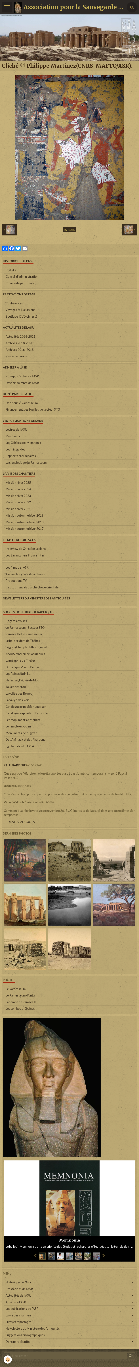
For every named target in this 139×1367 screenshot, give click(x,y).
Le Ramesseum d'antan (21, 995)
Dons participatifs (18, 1342)
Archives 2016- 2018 (20, 350)
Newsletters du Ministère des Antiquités (33, 1328)
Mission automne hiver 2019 (25, 515)
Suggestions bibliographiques (25, 1335)
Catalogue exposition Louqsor (26, 707)
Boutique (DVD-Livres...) (21, 316)
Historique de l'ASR (18, 1282)
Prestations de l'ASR (19, 1289)
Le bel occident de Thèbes (23, 641)
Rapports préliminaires (21, 456)
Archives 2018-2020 (19, 343)
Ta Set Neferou (16, 687)
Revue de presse (16, 356)
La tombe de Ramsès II (21, 1002)
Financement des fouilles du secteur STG (33, 409)
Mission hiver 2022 (18, 502)
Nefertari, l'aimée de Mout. (23, 680)
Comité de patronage (20, 283)
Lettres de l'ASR (16, 429)
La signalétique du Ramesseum (26, 462)
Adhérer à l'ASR (16, 1302)
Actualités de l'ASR (18, 1295)
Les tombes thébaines (20, 1008)
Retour (69, 229)
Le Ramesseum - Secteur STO (25, 627)
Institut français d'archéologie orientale (32, 587)
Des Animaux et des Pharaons (25, 739)
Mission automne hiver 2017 (25, 528)
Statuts (11, 270)
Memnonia (13, 436)
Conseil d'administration (22, 276)
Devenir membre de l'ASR (22, 383)
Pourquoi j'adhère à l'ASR (22, 376)
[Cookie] (8, 1359)
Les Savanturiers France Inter (25, 555)
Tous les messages (20, 822)
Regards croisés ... (17, 621)
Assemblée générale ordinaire (25, 574)
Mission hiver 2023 (18, 496)
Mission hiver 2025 (18, 482)
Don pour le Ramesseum (22, 403)
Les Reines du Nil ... (18, 673)
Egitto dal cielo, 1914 (20, 746)
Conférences (14, 303)
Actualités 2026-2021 (20, 336)
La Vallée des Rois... (18, 700)
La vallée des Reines (19, 693)
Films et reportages (18, 1322)
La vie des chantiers (18, 1315)
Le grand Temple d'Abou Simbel (26, 647)
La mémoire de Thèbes (21, 660)
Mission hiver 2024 (18, 489)
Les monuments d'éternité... (24, 720)
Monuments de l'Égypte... (22, 733)
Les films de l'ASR (17, 567)
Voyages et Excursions (20, 310)
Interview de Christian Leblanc (26, 549)
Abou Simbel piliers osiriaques (25, 654)
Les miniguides (15, 449)
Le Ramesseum (16, 989)
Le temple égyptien (18, 726)
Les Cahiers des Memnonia (23, 443)
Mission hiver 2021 (18, 509)
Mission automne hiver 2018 (25, 522)
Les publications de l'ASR (22, 1308)
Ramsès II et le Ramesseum (24, 634)
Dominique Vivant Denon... (23, 667)
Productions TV (16, 580)
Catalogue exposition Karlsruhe (27, 713)
